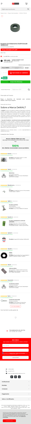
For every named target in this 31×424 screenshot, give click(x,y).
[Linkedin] (19, 377)
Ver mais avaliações (15, 306)
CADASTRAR (15, 357)
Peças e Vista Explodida (13, 13)
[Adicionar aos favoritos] (2, 16)
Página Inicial (4, 13)
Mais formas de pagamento (24, 64)
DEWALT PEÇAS (23, 13)
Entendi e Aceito (9, 420)
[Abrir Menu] (2, 4)
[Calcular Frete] (29, 89)
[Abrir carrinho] (27, 4)
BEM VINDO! (15, 340)
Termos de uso (12, 353)
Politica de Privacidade (20, 353)
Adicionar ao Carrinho (20, 73)
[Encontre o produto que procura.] (28, 9)
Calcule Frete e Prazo (5, 89)
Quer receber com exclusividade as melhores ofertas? (15, 341)
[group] (15, 331)
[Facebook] (11, 377)
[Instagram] (15, 377)
